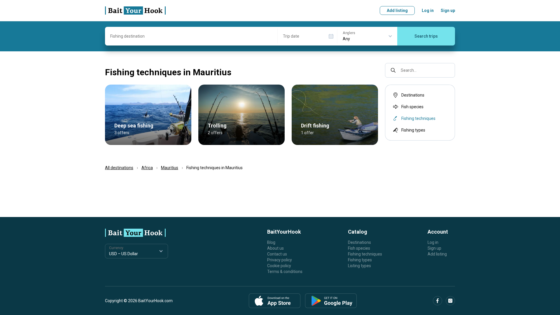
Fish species (412, 106)
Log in (428, 10)
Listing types (359, 265)
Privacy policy (279, 260)
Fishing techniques (365, 254)
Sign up (448, 10)
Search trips (426, 36)
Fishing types (413, 130)
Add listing (397, 10)
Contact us (277, 254)
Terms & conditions (284, 271)
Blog (271, 242)
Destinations (412, 95)
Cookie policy (279, 265)
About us (275, 248)
